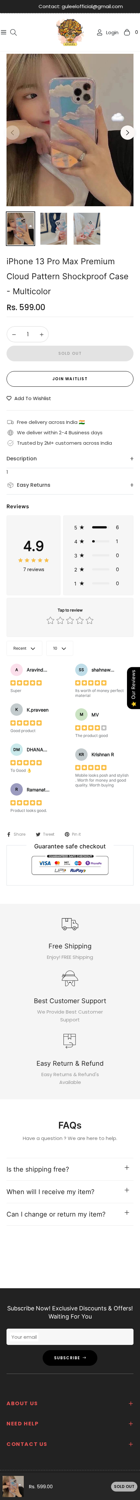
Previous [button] (12, 132)
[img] (33, 560)
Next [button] (127, 132)
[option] (70, 130)
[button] (98, 527)
